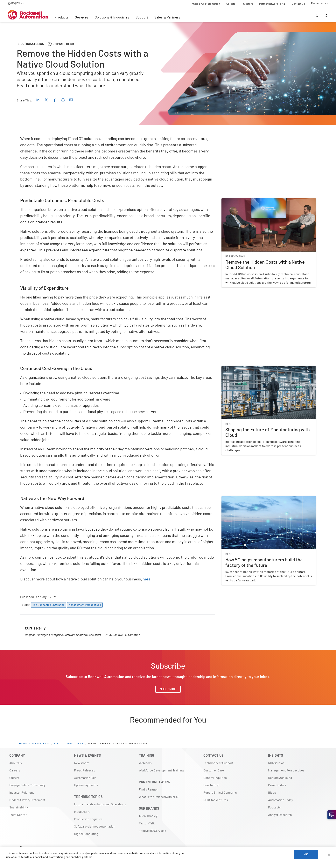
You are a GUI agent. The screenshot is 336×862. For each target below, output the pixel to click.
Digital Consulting (86, 834)
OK (306, 854)
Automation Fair (85, 777)
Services (81, 17)
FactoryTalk (147, 823)
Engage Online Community (27, 785)
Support (142, 17)
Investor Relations (21, 792)
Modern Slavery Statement (27, 800)
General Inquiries (215, 777)
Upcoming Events (86, 785)
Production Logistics (88, 819)
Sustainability (18, 807)
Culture (14, 777)
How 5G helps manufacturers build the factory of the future (261, 498)
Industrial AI (82, 811)
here (146, 579)
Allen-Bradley (148, 816)
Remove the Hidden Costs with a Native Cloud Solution (258, 200)
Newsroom (81, 763)
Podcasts (274, 807)
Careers (14, 770)
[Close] (329, 854)
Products (61, 17)
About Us (15, 763)
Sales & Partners (167, 17)
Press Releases (84, 770)
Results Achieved (280, 777)
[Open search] (317, 16)
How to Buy (211, 785)
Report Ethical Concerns (220, 792)
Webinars (145, 763)
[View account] (326, 16)
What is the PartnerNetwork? (158, 797)
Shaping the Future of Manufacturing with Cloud (254, 368)
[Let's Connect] (331, 814)
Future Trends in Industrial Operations (100, 804)
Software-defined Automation (94, 826)
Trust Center (18, 814)
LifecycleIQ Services (152, 830)
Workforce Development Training (161, 770)
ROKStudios (276, 763)
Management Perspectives (286, 770)
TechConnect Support (218, 763)
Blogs (272, 792)
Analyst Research (280, 814)
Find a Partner (148, 789)
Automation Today (280, 800)
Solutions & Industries (112, 17)
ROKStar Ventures (215, 800)
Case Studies (277, 785)
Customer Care (213, 770)
